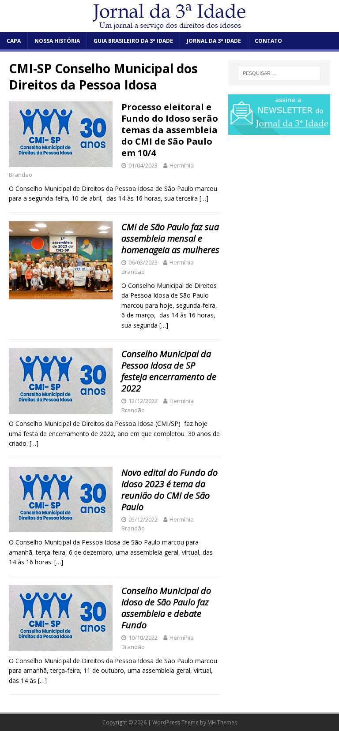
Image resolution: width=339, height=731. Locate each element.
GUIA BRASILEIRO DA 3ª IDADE (133, 41)
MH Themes (222, 722)
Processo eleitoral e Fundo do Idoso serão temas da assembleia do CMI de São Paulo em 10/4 (169, 130)
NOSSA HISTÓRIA (57, 41)
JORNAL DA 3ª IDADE (214, 41)
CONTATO (268, 41)
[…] (204, 198)
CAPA (14, 41)
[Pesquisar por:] (279, 73)
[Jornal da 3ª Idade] (169, 16)
